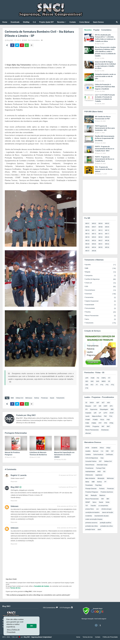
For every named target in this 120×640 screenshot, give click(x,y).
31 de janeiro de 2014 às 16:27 (68, 475)
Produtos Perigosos (91, 492)
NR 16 (100, 234)
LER (95, 413)
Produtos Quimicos (107, 492)
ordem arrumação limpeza (93, 519)
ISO (104, 471)
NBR (93, 482)
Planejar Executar (91, 488)
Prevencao (44, 398)
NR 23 (107, 237)
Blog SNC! (10, 40)
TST (86, 505)
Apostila (100, 265)
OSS (86, 385)
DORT (105, 406)
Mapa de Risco (96, 416)
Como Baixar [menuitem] (84, 22)
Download (100, 294)
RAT (103, 426)
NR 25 (87, 240)
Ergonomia (93, 409)
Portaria (101, 488)
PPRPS (87, 426)
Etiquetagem (104, 409)
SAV (102, 499)
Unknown (14, 506)
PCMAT (87, 419)
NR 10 (87, 230)
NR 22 (100, 237)
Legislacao (99, 475)
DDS (100, 286)
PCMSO (95, 419)
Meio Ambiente (90, 478)
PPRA (111, 423)
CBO (107, 451)
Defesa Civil (19, 398)
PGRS (87, 423)
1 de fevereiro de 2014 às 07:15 (67, 487)
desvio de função (107, 512)
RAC (86, 495)
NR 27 (100, 240)
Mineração (101, 478)
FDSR (92, 378)
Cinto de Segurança (91, 458)
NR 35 (100, 247)
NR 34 (94, 247)
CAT (95, 406)
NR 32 (107, 244)
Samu (100, 319)
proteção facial (90, 529)
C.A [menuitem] (34, 22)
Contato (97, 637)
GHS (97, 381)
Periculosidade (100, 308)
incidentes (88, 516)
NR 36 (107, 247)
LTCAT (112, 413)
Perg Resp (98, 485)
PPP (100, 423)
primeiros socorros (91, 522)
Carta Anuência (98, 454)
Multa (87, 482)
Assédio (87, 451)
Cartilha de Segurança (100, 279)
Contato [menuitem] (72, 22)
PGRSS (94, 423)
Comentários (106, 30)
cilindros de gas (106, 509)
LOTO (105, 413)
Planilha (100, 312)
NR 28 (107, 240)
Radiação (94, 495)
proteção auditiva (105, 522)
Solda (107, 502)
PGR (108, 419)
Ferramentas (100, 297)
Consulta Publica (90, 461)
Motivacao (28, 398)
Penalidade (89, 485)
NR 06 (87, 227)
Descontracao (89, 465)
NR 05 (107, 223)
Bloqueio (88, 406)
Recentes (88, 30)
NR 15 (94, 234)
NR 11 (94, 230)
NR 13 (107, 230)
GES (86, 381)
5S (86, 402)
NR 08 (100, 227)
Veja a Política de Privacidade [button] (13, 631)
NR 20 (94, 237)
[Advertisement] (47, 55)
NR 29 (87, 244)
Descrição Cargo (102, 465)
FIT (109, 378)
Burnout (95, 451)
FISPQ (103, 378)
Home (78, 637)
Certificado (109, 454)
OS (109, 381)
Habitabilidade (90, 471)
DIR (100, 406)
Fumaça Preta (100, 468)
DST (100, 461)
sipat (99, 529)
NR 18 (87, 237)
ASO (108, 402)
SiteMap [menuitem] (26, 22)
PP (105, 482)
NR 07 (94, 227)
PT (97, 385)
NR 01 (87, 223)
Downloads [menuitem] (15, 22)
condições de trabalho (92, 512)
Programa (96, 426)
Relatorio (102, 495)
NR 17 (107, 234)
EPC (111, 406)
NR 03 (94, 223)
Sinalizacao (105, 430)
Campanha (100, 275)
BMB (25, 40)
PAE (105, 416)
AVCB (87, 448)
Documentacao (100, 290)
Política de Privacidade (110, 637)
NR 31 (100, 244)
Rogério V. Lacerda (18, 475)
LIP (100, 413)
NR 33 (87, 247)
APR (86, 378)
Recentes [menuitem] (60, 22)
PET (92, 385)
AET (103, 402)
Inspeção (88, 413)
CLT (112, 451)
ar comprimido (103, 505)
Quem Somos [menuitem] (98, 22)
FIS (98, 378)
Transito (93, 505)
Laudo (87, 416)
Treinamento (60, 398)
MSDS (103, 381)
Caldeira (88, 454)
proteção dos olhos (106, 526)
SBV (108, 499)
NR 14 (87, 234)
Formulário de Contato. (41, 586)
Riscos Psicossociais (100, 316)
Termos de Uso (15, 588)
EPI (86, 409)
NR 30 (94, 244)
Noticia (36, 398)
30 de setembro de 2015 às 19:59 (67, 506)
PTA (101, 385)
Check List (100, 283)
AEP (97, 402)
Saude (52, 398)
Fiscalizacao (89, 468)
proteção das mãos (91, 526)
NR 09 (107, 227)
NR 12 (100, 230)
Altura (102, 448)
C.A (102, 451)
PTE (107, 385)
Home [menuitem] (4, 22)
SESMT (87, 502)
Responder (14, 481)
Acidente (94, 448)
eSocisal (88, 433)
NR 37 (87, 251)
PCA (110, 416)
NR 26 (94, 240)
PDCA (102, 419)
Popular (96, 30)
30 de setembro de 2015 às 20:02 (67, 528)
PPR (105, 423)
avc (97, 509)
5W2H (92, 402)
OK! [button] (31, 626)
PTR (86, 388)
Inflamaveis (89, 475)
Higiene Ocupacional (100, 301)
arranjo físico (89, 509)
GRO (112, 409)
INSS (99, 471)
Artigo (108, 448)
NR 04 (100, 223)
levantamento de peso (102, 516)
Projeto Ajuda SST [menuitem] (46, 22)
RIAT (108, 426)
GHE (92, 381)
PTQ (112, 385)
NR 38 (94, 251)
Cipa (102, 458)
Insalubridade (100, 305)
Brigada (100, 272)
